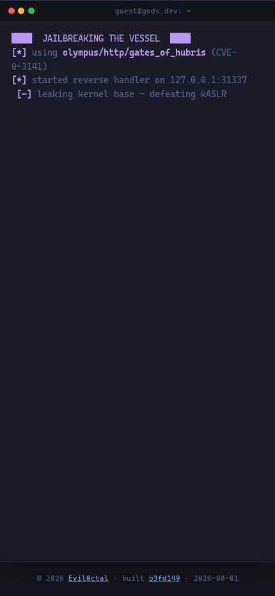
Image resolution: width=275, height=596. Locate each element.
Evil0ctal (88, 578)
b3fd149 (164, 578)
